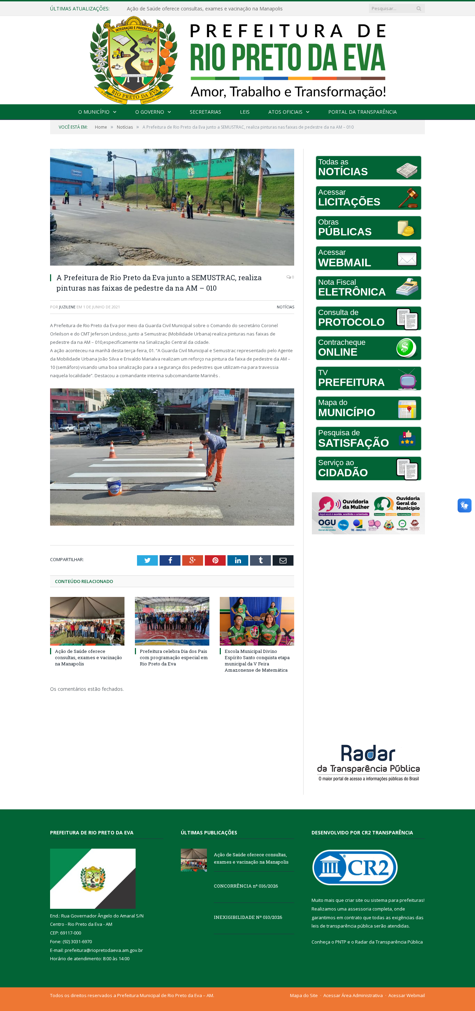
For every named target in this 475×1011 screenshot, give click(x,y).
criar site (354, 900)
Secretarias (205, 111)
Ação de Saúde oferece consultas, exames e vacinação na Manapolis (88, 657)
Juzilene (67, 306)
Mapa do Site (304, 995)
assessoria (359, 909)
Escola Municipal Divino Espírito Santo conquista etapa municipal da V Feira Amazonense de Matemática (257, 660)
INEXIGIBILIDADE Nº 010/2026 (248, 917)
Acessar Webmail (406, 995)
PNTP (340, 942)
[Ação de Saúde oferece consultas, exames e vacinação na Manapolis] (87, 621)
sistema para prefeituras (397, 900)
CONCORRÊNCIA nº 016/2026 (160, 9)
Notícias (285, 306)
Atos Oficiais (285, 111)
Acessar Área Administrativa (353, 995)
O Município (94, 111)
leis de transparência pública (342, 926)
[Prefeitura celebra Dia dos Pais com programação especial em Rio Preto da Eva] (172, 621)
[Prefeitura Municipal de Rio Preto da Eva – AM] (237, 58)
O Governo (149, 111)
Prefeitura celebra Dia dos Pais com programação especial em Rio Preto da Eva (174, 657)
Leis (245, 111)
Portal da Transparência (362, 111)
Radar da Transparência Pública (389, 942)
